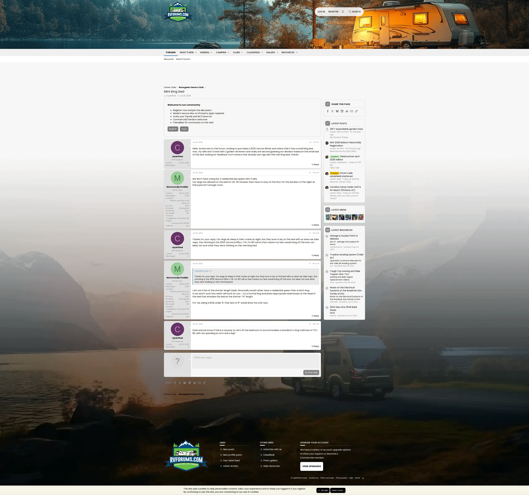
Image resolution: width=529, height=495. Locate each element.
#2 (314, 172)
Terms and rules (327, 478)
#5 (314, 324)
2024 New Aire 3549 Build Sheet (343, 308)
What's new (187, 52)
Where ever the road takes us (179, 201)
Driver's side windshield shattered (341, 174)
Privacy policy (341, 478)
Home (357, 478)
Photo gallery (270, 460)
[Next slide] (360, 217)
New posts (169, 59)
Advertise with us (272, 449)
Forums (171, 52)
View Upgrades (311, 466)
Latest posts (339, 123)
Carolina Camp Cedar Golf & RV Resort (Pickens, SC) (345, 188)
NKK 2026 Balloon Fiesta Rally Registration (345, 144)
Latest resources (342, 230)
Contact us (313, 478)
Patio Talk (334, 167)
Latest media (338, 209)
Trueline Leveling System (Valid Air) (346, 256)
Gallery (270, 52)
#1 (314, 142)
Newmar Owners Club (340, 181)
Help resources (271, 466)
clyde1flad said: (202, 271)
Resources (288, 52)
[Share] (310, 142)
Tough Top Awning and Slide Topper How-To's (345, 273)
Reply (316, 164)
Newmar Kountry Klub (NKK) (343, 151)
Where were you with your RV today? (344, 197)
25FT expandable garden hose (346, 129)
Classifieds (253, 52)
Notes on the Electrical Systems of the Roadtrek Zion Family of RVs (346, 290)
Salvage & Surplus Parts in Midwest (344, 237)
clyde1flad (171, 95)
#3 (314, 233)
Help (351, 478)
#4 (314, 263)
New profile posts (232, 454)
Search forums (183, 59)
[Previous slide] (329, 217)
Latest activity (230, 466)
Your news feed (231, 460)
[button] (196, 52)
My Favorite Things (339, 137)
